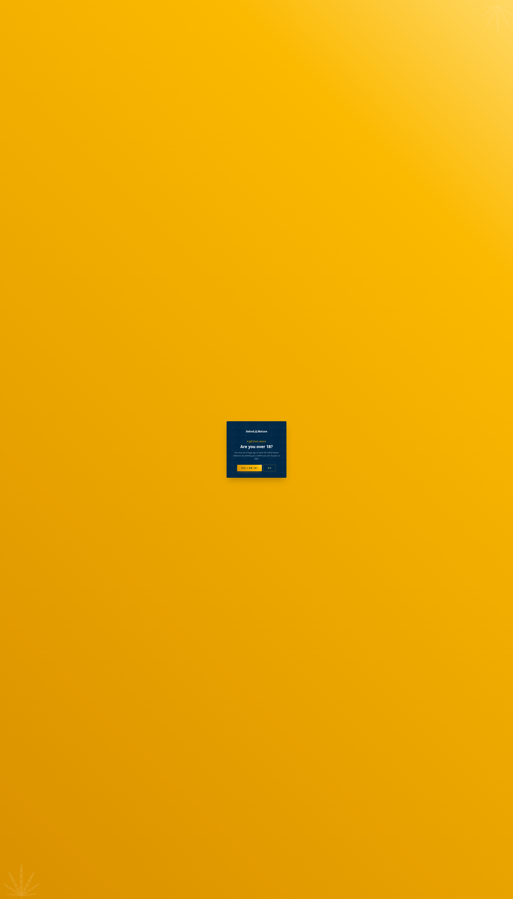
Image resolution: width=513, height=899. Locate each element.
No (269, 468)
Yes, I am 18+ (249, 468)
